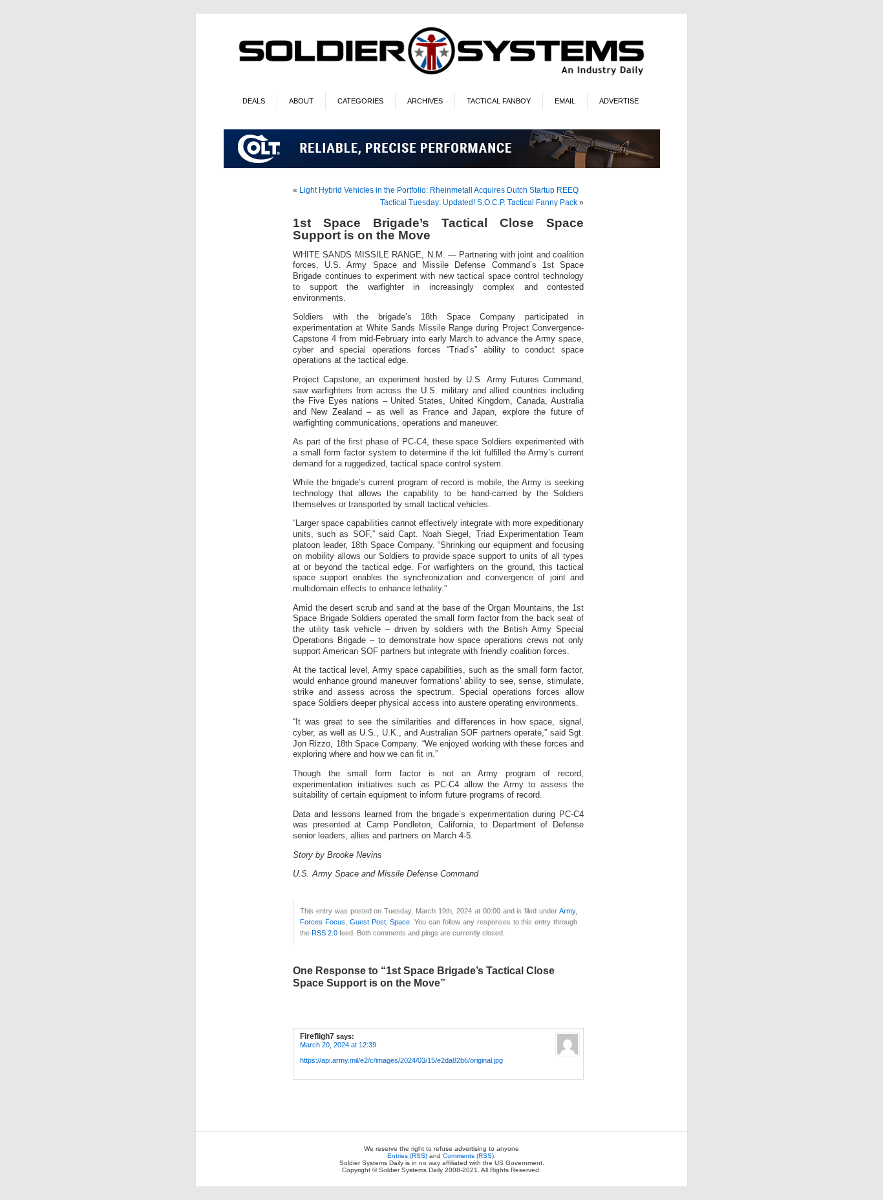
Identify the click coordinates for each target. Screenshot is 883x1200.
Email (565, 101)
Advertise (619, 101)
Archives (425, 101)
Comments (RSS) (468, 1155)
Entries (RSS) (407, 1155)
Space (400, 922)
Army (567, 911)
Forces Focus (322, 922)
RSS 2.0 (324, 933)
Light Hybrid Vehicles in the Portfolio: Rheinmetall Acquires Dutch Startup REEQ (439, 190)
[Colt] (442, 165)
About (301, 101)
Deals (253, 101)
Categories (360, 101)
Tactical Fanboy (499, 101)
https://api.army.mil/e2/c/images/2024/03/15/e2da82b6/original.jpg (401, 1060)
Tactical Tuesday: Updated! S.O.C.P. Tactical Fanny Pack (478, 202)
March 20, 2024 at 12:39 (338, 1045)
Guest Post (368, 922)
